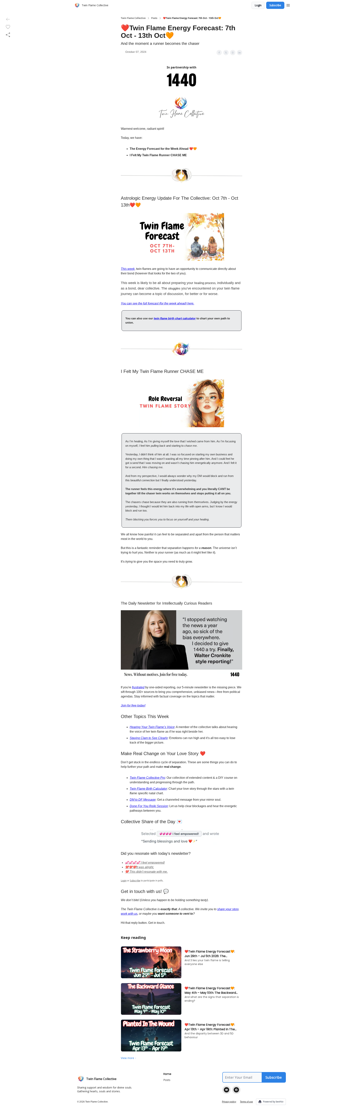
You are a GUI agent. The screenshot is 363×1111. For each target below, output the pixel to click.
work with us (129, 913)
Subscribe (275, 5)
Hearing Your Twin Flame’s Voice (152, 727)
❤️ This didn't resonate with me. (146, 871)
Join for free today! (133, 705)
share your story (227, 909)
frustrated (138, 687)
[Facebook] (236, 1090)
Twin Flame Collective (133, 18)
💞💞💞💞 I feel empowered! (145, 862)
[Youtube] (226, 1090)
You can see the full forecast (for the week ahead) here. (157, 303)
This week (128, 268)
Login (258, 5)
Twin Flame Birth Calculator (148, 788)
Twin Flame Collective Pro (147, 777)
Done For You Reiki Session (149, 806)
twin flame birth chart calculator (175, 318)
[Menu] (288, 5)
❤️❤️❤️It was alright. (139, 867)
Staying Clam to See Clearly (149, 738)
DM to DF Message (143, 799)
